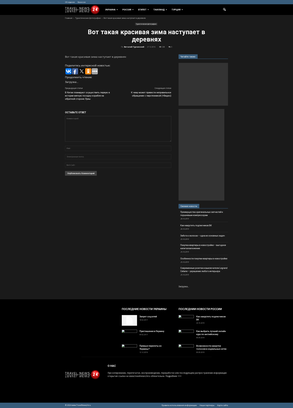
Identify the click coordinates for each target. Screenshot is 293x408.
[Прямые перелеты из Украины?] (129, 349)
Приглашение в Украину (151, 331)
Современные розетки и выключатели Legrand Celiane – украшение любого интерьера (203, 269)
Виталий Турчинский (134, 47)
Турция (176, 9)
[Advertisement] (204, 84)
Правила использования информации (179, 405)
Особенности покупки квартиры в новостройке (203, 258)
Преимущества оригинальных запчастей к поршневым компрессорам (201, 213)
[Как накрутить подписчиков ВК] (186, 320)
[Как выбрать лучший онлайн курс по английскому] (186, 335)
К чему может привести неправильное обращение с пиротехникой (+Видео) (151, 94)
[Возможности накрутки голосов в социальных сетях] (186, 349)
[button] (224, 9)
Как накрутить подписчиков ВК (196, 225)
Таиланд (159, 9)
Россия (126, 9)
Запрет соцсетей (148, 316)
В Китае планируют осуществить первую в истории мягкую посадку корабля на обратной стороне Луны (87, 95)
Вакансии (82, 2)
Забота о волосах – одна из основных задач (202, 235)
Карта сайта (222, 405)
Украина (110, 9)
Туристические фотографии (146, 24)
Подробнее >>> (173, 376)
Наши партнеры (207, 405)
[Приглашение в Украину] (129, 335)
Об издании (70, 2)
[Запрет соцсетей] (129, 320)
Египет (142, 9)
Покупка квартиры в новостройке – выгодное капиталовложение (203, 247)
